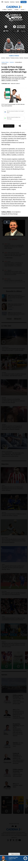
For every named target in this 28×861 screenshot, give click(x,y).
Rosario (22, 9)
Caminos (12, 2)
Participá (23, 2)
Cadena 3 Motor (14, 55)
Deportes (6, 2)
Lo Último (4, 9)
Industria (8, 58)
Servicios (21, 58)
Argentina (10, 9)
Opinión (17, 2)
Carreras (3, 58)
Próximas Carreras (14, 58)
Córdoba (16, 9)
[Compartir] (20, 126)
